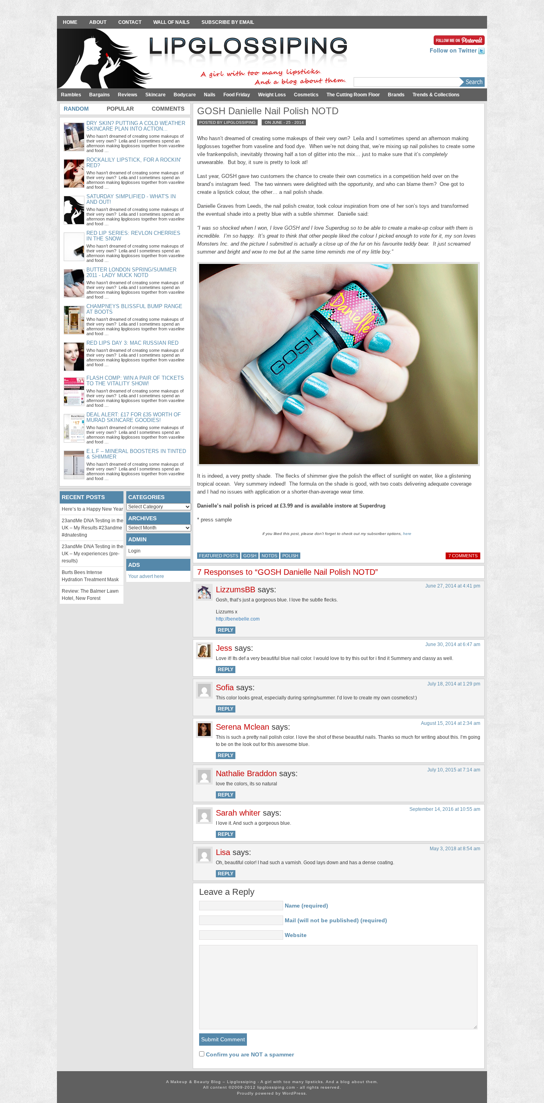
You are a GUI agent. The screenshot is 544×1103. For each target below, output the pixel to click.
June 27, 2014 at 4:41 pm (452, 586)
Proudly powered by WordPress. (272, 1093)
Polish (290, 555)
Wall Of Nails (171, 22)
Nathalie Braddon (246, 773)
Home (70, 22)
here (407, 533)
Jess (224, 648)
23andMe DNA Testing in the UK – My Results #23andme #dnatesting (92, 528)
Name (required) (306, 905)
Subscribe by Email (228, 22)
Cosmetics (306, 95)
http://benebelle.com (238, 619)
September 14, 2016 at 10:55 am (444, 809)
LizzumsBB (235, 589)
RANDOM (76, 108)
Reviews (127, 95)
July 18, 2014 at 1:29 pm (453, 684)
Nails (209, 95)
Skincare (155, 95)
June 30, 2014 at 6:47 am (452, 644)
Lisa (223, 852)
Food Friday (236, 95)
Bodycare (185, 95)
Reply (225, 630)
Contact (129, 22)
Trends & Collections (436, 95)
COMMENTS (168, 108)
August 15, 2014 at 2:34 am (450, 723)
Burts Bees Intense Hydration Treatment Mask (90, 576)
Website (296, 935)
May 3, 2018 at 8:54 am (455, 848)
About (97, 22)
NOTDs (269, 555)
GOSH (249, 555)
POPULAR (120, 108)
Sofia (225, 687)
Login (134, 551)
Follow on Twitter (454, 50)
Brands (396, 95)
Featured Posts (218, 555)
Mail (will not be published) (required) (336, 920)
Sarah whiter (238, 812)
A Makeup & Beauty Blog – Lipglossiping (204, 59)
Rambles (71, 95)
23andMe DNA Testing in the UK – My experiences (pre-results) (92, 554)
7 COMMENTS (462, 555)
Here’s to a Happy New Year (92, 509)
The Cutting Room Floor (353, 95)
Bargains (99, 95)
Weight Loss (272, 95)
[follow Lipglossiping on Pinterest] (459, 39)
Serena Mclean (242, 726)
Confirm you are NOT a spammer (249, 1054)
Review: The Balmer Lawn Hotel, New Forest (90, 594)
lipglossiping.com (276, 1087)
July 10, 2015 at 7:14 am (453, 770)
